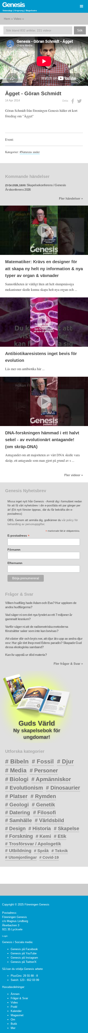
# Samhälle (18, 820)
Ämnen (15, 994)
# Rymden (43, 796)
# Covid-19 (49, 857)
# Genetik (43, 804)
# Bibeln (17, 761)
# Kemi (43, 836)
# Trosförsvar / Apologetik (33, 843)
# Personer (44, 770)
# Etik (60, 836)
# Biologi (16, 779)
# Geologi (17, 804)
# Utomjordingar (21, 857)
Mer (13, 1028)
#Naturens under (30, 152)
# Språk (41, 850)
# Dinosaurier (63, 788)
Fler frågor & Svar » (68, 663)
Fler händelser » (71, 198)
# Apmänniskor (51, 779)
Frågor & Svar (19, 998)
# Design (15, 828)
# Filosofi (44, 812)
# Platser (16, 796)
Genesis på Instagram (24, 957)
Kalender (16, 1011)
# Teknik (59, 850)
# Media (15, 770)
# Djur (65, 761)
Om (13, 1019)
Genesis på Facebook (24, 949)
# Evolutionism (24, 788)
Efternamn (14, 563)
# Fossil (43, 761)
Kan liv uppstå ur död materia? (26, 654)
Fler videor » (73, 475)
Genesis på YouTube (24, 953)
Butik (14, 1023)
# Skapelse (66, 828)
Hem (7, 18)
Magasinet (17, 1015)
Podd (14, 1006)
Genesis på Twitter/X (24, 961)
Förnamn (14, 549)
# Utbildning (18, 850)
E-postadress (18, 536)
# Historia (39, 828)
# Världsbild (49, 820)
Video (17, 18)
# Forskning (19, 836)
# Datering (17, 812)
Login (5, 936)
